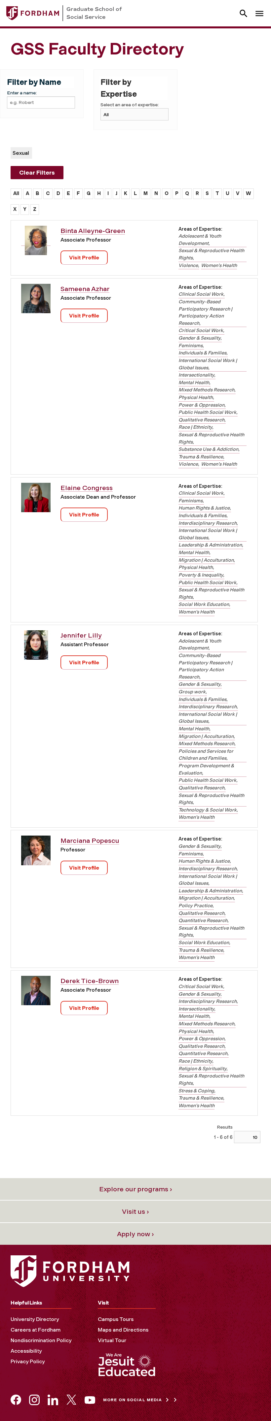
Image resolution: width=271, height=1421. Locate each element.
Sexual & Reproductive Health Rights (211, 254)
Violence (188, 265)
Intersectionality (196, 375)
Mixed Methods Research (206, 390)
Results (225, 1127)
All (16, 193)
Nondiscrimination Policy (41, 1340)
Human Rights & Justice (204, 508)
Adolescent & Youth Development (199, 239)
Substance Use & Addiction (208, 449)
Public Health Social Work (207, 412)
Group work (192, 692)
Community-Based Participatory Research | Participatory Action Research (205, 312)
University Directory (35, 1319)
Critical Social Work (200, 330)
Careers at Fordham (35, 1330)
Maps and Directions (123, 1330)
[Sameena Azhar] (36, 301)
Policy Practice (195, 906)
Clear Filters (37, 172)
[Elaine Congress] (36, 500)
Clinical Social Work (200, 294)
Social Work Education (203, 604)
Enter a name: (22, 93)
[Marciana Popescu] (36, 853)
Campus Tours (116, 1319)
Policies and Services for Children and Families (205, 754)
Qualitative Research (201, 420)
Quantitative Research (202, 920)
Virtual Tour (112, 1340)
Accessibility (26, 1351)
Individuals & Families (202, 353)
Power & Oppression (201, 405)
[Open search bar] (243, 13)
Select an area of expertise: (129, 105)
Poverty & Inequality (200, 575)
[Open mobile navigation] (259, 13)
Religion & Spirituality (202, 1069)
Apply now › (135, 1234)
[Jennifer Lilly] (36, 647)
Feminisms (190, 345)
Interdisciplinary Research (207, 523)
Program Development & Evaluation (206, 769)
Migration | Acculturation (206, 560)
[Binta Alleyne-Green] (36, 243)
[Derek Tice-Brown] (36, 993)
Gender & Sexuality (199, 338)
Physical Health (195, 397)
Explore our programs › (135, 1189)
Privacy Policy (28, 1361)
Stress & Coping (196, 1091)
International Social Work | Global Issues (207, 364)
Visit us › (135, 1211)
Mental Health (193, 382)
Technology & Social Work (207, 810)
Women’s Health (219, 265)
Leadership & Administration (210, 545)
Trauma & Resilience (200, 457)
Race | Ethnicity (195, 427)
